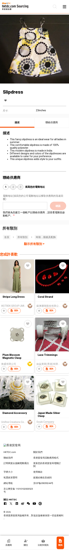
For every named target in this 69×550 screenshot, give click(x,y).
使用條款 (37, 472)
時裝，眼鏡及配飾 (46, 237)
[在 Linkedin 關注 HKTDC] (16, 503)
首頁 (6, 237)
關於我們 (37, 452)
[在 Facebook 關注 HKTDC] (5, 503)
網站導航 (8, 483)
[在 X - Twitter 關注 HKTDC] (11, 503)
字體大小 (8, 472)
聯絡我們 (8, 457)
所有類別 (22, 237)
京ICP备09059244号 (43, 483)
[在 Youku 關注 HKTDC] (40, 503)
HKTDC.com (10, 452)
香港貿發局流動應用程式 (46, 457)
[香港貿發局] (35, 447)
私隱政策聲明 (10, 477)
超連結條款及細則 (42, 477)
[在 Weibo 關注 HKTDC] (22, 503)
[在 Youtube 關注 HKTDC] (34, 503)
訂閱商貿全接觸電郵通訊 (16, 463)
